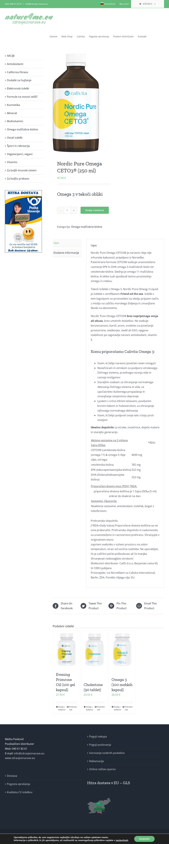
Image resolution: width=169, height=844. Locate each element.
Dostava (12, 776)
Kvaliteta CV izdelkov (19, 792)
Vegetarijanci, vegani (20, 154)
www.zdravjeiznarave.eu (20, 758)
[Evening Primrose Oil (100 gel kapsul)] (66, 650)
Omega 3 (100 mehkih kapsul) (122, 684)
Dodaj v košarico (94, 210)
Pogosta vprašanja (18, 784)
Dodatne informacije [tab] (66, 253)
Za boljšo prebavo (18, 178)
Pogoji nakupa (98, 736)
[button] (159, 36)
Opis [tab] (56, 243)
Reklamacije (96, 761)
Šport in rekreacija (18, 146)
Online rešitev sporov (102, 769)
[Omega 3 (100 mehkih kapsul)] (122, 650)
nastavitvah (122, 840)
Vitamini (12, 162)
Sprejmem (144, 838)
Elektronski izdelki (18, 88)
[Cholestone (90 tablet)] (94, 650)
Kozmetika (13, 105)
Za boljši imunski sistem (21, 170)
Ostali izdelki (14, 137)
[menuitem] (107, 4)
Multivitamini (15, 121)
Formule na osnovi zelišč (22, 96)
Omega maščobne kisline (86, 227)
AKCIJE (11, 56)
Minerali (12, 113)
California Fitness (17, 72)
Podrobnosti (73, 708)
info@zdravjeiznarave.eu (36, 3)
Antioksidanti (15, 64)
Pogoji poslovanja (100, 744)
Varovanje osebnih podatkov (107, 753)
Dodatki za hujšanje (19, 80)
